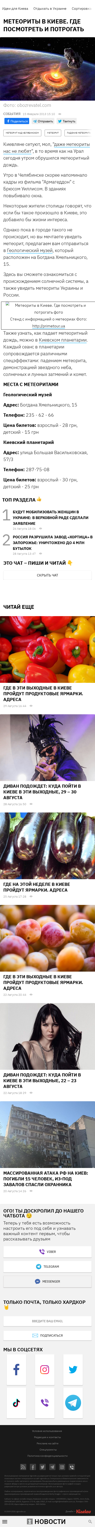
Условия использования (47, 1431)
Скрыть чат (47, 575)
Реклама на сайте (48, 1443)
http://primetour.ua (48, 325)
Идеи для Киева (15, 8)
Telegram (51, 1267)
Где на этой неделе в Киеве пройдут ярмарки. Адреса (36, 887)
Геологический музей (30, 250)
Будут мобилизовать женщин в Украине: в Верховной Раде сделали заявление (50, 518)
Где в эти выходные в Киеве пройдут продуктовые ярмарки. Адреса (43, 693)
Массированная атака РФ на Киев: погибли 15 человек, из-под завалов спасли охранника (45, 1178)
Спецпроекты (48, 1449)
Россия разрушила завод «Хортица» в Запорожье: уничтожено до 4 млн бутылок (53, 543)
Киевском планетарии (63, 340)
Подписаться (51, 1336)
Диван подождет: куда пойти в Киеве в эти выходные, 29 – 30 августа (42, 792)
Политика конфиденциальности (47, 1455)
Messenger (51, 1281)
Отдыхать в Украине (49, 8)
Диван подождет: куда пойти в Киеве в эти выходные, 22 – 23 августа (42, 1080)
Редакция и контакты (47, 1437)
